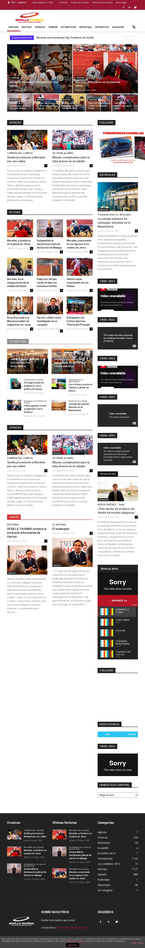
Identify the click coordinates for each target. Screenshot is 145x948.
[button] (133, 27)
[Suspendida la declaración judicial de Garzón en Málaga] (20, 103)
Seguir (131, 734)
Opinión (52, 27)
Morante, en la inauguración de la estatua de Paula (18, 283)
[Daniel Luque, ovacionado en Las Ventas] (125, 103)
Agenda (102, 832)
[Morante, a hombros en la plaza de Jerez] (105, 72)
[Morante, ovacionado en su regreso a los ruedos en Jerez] (46, 103)
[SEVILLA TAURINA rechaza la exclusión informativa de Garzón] (27, 560)
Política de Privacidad (102, 2)
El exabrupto (60, 529)
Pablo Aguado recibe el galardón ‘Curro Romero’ (35, 408)
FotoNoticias (68, 27)
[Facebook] (123, 7)
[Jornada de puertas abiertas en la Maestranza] (59, 405)
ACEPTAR (72, 945)
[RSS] (129, 7)
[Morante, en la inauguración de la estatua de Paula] (72, 103)
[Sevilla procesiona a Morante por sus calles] (39, 72)
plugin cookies (137, 943)
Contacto (63, 2)
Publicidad (103, 879)
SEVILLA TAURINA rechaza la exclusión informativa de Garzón (26, 532)
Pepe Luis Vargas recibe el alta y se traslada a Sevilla (47, 283)
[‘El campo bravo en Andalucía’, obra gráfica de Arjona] (14, 384)
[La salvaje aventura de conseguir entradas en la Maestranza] (118, 196)
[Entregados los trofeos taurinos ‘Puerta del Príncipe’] (80, 305)
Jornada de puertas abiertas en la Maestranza (78, 407)
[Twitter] (135, 7)
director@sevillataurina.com (73, 927)
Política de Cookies (80, 2)
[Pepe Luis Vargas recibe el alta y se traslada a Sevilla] (99, 103)
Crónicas (40, 27)
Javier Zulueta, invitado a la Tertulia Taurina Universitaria (27, 363)
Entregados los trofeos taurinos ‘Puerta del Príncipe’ (78, 321)
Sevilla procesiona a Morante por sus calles (61, 37)
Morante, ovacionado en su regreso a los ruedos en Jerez (79, 244)
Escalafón (118, 27)
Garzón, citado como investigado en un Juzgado (49, 321)
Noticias (27, 27)
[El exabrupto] (72, 552)
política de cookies (76, 941)
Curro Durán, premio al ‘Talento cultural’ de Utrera (80, 387)
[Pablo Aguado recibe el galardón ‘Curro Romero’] (14, 405)
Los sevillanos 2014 (109, 863)
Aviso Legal (121, 2)
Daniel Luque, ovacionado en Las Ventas (78, 283)
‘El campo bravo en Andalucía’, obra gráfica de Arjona (34, 385)
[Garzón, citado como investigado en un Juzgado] (50, 305)
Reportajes (85, 27)
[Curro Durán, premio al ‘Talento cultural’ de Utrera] (59, 384)
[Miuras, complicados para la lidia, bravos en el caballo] (72, 140)
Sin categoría (105, 890)
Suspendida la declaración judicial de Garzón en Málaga (49, 244)
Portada (14, 27)
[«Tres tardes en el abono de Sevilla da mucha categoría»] (118, 491)
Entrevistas (102, 27)
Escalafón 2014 (106, 853)
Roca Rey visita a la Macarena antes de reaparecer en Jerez (19, 321)
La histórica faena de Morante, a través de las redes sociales (70, 363)
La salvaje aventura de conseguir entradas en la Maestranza (114, 222)
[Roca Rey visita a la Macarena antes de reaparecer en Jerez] (20, 305)
